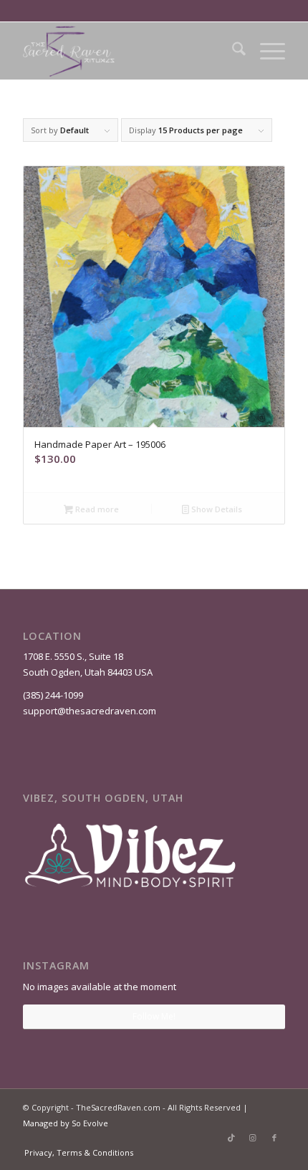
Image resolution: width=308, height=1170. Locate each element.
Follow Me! (154, 1016)
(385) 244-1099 (53, 695)
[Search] (232, 51)
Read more (96, 509)
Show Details (215, 509)
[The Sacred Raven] (127, 51)
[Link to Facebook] (274, 1138)
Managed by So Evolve (65, 1123)
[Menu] (265, 51)
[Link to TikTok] (231, 1138)
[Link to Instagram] (253, 1138)
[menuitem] (232, 51)
